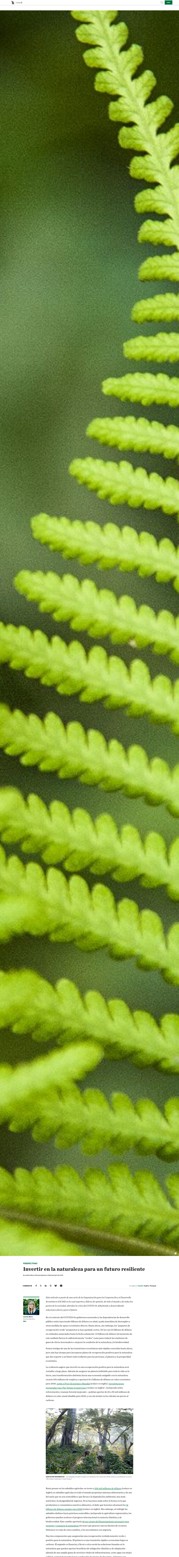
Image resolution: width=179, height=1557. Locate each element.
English (146, 1286)
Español (140, 1286)
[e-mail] (61, 1286)
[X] (41, 1286)
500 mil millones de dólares (107, 1488)
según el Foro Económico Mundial (73, 1383)
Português (153, 1286)
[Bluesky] (56, 1286)
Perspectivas (30, 1263)
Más (24, 1321)
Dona (168, 2)
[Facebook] (36, 1286)
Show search (162, 2)
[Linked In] (46, 1286)
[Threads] (50, 1286)
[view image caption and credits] (175, 1253)
